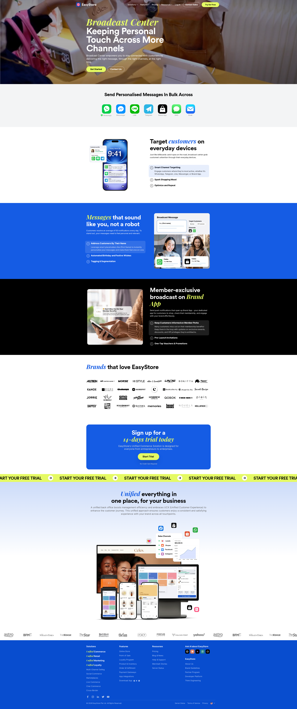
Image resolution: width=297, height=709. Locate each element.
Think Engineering (193, 680)
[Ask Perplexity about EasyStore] (202, 651)
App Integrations (126, 676)
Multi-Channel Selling (95, 669)
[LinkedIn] (98, 696)
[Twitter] (103, 696)
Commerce (95, 651)
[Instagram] (92, 696)
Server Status (158, 668)
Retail (93, 656)
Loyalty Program (126, 660)
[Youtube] (108, 696)
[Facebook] (87, 696)
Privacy (205, 703)
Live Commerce (93, 682)
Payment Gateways (127, 672)
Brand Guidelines (192, 668)
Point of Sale (124, 655)
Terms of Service (193, 703)
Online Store (124, 651)
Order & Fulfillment (127, 668)
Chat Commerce (93, 686)
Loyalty (94, 665)
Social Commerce (94, 674)
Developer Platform (193, 676)
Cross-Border (92, 690)
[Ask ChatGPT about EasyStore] (187, 651)
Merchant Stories (159, 664)
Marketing (95, 660)
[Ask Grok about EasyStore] (208, 651)
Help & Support (159, 660)
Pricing (155, 4)
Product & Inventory (128, 664)
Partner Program (192, 672)
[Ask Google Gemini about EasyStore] (197, 651)
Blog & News (157, 655)
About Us (189, 664)
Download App (126, 680)
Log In (177, 4)
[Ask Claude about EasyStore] (192, 651)
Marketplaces (92, 678)
